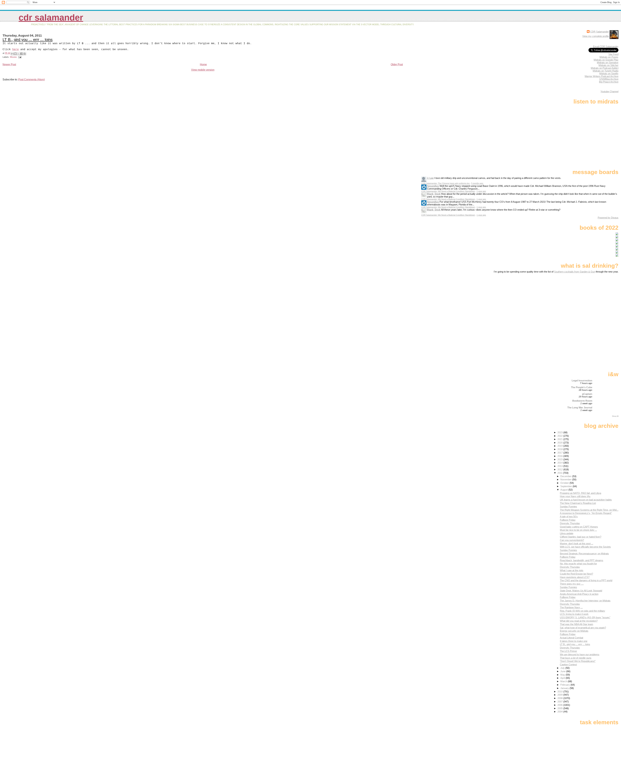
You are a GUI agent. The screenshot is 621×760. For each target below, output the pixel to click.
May (563, 674)
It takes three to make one (573, 641)
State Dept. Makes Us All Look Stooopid (581, 590)
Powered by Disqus (608, 217)
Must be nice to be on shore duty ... (578, 530)
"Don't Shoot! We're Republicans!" (578, 661)
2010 (560, 691)
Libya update (566, 533)
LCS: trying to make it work (574, 614)
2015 (560, 459)
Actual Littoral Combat (571, 637)
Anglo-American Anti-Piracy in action (579, 594)
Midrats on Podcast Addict (604, 68)
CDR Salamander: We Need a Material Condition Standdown (448, 191)
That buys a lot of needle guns (575, 657)
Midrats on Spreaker (607, 62)
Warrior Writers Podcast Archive (601, 76)
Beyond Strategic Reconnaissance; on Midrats (584, 553)
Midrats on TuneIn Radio (605, 70)
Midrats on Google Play (606, 59)
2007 (560, 701)
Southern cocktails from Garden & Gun (574, 271)
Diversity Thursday (570, 523)
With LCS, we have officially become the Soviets (585, 546)
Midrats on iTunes (608, 57)
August (564, 489)
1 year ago (481, 191)
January (565, 688)
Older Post (397, 64)
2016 (560, 456)
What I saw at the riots (571, 570)
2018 (560, 449)
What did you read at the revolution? (579, 620)
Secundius (433, 186)
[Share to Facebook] (21, 53)
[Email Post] (19, 57)
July (562, 668)
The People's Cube (581, 387)
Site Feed (613, 54)
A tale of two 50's (569, 516)
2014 (560, 462)
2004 (560, 711)
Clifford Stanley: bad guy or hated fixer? (580, 536)
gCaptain (587, 394)
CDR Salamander (51, 17)
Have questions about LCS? (574, 577)
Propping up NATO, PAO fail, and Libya (580, 493)
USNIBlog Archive (608, 79)
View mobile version (202, 69)
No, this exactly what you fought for (578, 563)
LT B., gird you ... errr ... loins (28, 39)
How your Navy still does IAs (575, 496)
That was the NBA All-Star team (576, 624)
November (566, 479)
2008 (560, 698)
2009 (560, 694)
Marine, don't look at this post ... (576, 543)
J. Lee (430, 178)
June (563, 671)
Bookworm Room (582, 400)
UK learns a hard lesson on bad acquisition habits (586, 499)
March (564, 681)
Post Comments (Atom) (31, 79)
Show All (615, 416)
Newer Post (9, 64)
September (566, 486)
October (565, 482)
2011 (560, 472)
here (15, 49)
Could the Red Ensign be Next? (576, 573)
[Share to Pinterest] (24, 53)
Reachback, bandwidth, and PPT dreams (581, 560)
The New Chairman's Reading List (578, 503)
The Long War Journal (579, 407)
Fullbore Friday (568, 520)
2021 (560, 439)
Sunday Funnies (568, 506)
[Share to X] (18, 53)
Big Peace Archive (608, 81)
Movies (13, 57)
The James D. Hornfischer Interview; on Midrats (585, 600)
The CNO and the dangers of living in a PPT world (586, 580)
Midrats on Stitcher (608, 65)
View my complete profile (595, 36)
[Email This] (12, 53)
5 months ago (477, 183)
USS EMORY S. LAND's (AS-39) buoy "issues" (585, 617)
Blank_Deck (433, 193)
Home (203, 64)
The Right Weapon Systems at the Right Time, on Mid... (589, 509)
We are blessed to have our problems (579, 654)
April (563, 678)
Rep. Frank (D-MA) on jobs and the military (582, 610)
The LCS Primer (568, 651)
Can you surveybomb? (572, 540)
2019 (560, 445)
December (566, 476)
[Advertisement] (598, 298)
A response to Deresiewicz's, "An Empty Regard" (586, 513)
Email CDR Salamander (605, 46)
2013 (560, 466)
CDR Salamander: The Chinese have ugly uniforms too (445, 183)
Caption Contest (568, 664)
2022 (560, 435)
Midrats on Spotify (608, 73)
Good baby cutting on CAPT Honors (579, 526)
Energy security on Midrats (574, 630)
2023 (560, 432)
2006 (560, 705)
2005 (560, 708)
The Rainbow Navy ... (571, 607)
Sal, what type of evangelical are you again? (583, 627)
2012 (560, 469)
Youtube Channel (609, 91)
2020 (560, 442)
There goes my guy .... (572, 583)
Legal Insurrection (582, 380)
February (565, 684)
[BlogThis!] (15, 53)
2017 (560, 452)
